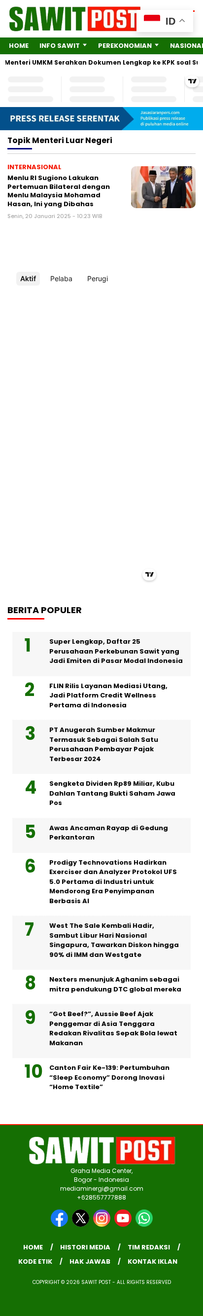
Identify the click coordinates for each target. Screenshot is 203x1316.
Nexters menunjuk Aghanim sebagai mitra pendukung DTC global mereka (115, 984)
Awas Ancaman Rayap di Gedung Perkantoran (108, 832)
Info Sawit (59, 45)
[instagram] (102, 1224)
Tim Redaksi (149, 1247)
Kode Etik (35, 1261)
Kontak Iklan (152, 1261)
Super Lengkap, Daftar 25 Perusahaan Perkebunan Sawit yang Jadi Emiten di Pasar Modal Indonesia (116, 651)
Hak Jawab (89, 1261)
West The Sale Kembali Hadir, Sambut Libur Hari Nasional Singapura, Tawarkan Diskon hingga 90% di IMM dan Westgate (114, 940)
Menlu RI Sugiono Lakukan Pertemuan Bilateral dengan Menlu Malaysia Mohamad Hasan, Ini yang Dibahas (58, 191)
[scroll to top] (189, 1259)
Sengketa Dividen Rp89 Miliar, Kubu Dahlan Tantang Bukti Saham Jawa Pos (112, 793)
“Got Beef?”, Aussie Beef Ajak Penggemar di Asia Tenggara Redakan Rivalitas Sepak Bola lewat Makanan (113, 1028)
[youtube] (124, 1224)
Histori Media (85, 1247)
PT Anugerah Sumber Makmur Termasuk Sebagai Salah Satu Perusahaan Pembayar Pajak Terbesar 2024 (103, 744)
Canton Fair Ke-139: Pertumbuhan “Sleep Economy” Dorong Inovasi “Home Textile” (109, 1077)
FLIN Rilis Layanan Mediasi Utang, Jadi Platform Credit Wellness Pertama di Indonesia (108, 695)
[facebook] (60, 1224)
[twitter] (81, 1224)
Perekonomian (125, 45)
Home (19, 45)
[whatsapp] (144, 1224)
